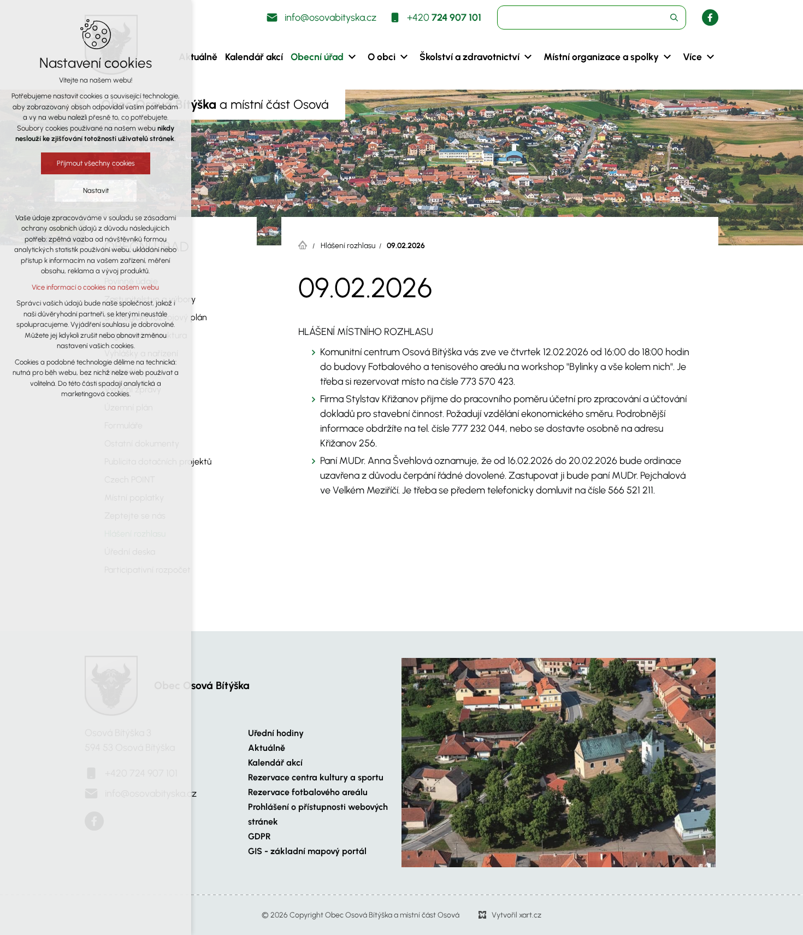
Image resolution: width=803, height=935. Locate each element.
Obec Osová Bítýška (202, 685)
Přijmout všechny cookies (96, 163)
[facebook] (710, 17)
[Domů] (305, 243)
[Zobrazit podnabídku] (352, 57)
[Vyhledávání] (591, 17)
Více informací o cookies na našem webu (96, 287)
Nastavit (96, 190)
